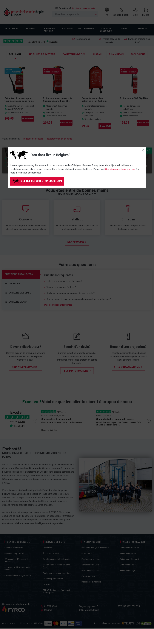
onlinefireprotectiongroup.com (41, 181)
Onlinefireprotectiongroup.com (120, 169)
